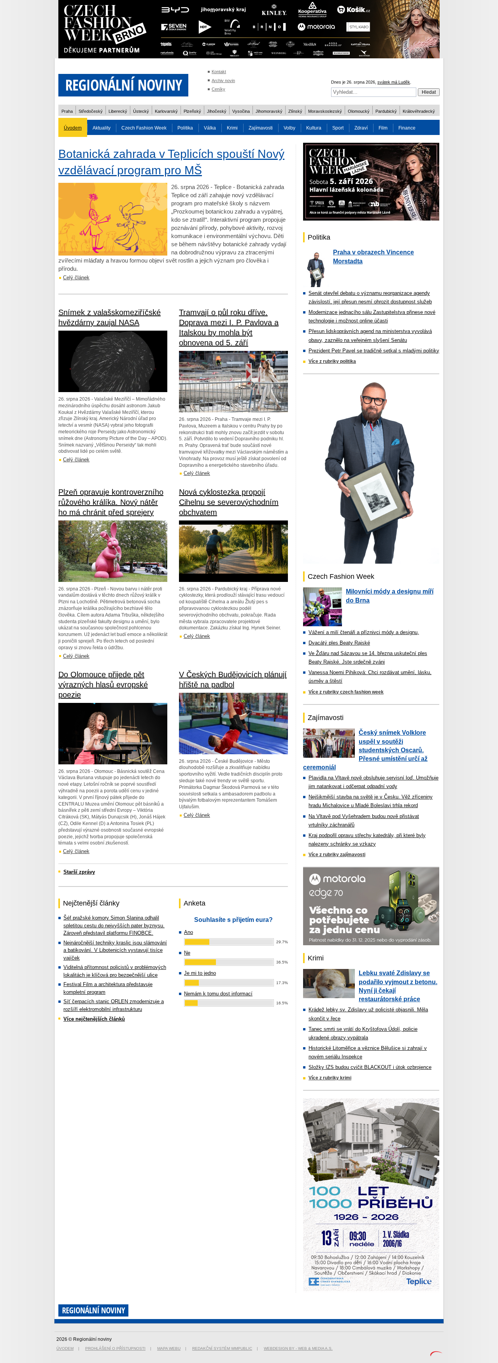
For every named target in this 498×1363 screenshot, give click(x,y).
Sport (338, 128)
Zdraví (361, 128)
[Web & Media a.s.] (436, 1355)
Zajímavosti (261, 128)
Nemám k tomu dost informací (218, 994)
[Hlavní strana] (123, 101)
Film (383, 128)
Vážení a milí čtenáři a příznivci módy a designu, (364, 632)
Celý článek (76, 277)
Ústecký (141, 111)
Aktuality (101, 128)
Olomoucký (359, 111)
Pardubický (386, 111)
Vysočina (241, 111)
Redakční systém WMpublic (222, 1348)
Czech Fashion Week (144, 128)
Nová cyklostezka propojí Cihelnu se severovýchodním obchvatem (229, 502)
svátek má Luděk (393, 82)
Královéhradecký (419, 111)
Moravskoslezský (325, 111)
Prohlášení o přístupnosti (115, 1348)
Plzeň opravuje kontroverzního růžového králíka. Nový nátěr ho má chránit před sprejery (110, 502)
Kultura (313, 128)
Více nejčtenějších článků (94, 1019)
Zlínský (295, 111)
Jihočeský (216, 111)
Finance (407, 128)
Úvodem (73, 128)
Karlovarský (166, 111)
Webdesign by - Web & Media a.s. (298, 1348)
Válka (210, 128)
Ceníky (218, 89)
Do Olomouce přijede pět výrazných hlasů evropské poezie (103, 684)
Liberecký (118, 111)
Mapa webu (169, 1348)
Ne (187, 953)
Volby (289, 128)
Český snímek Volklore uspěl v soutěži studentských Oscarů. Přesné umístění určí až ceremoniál (365, 750)
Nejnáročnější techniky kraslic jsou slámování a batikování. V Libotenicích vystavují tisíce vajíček (115, 950)
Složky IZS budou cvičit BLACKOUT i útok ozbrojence (370, 1067)
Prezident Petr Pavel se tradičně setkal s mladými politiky (374, 351)
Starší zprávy (79, 872)
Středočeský (91, 111)
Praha (67, 111)
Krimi (232, 128)
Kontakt (219, 71)
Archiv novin (223, 80)
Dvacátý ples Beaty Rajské (339, 643)
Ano (188, 932)
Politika (185, 128)
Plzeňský (192, 111)
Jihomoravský (269, 111)
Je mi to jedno (200, 973)
